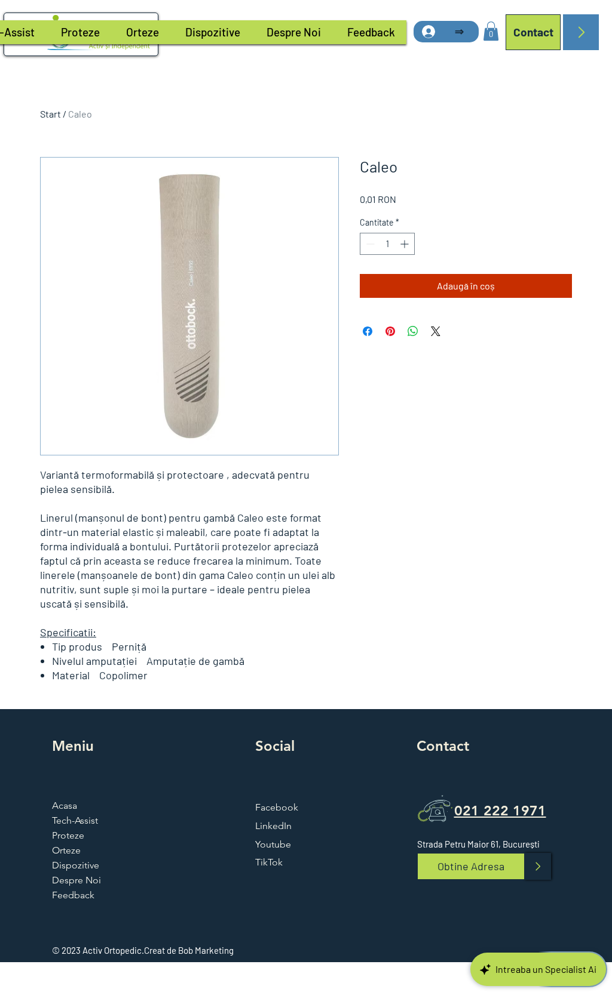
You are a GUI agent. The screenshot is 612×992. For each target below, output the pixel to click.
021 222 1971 (500, 810)
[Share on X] (436, 331)
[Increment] (405, 243)
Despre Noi (76, 880)
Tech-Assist (75, 820)
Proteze (68, 835)
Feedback (73, 895)
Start (50, 113)
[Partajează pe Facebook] (367, 331)
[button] (491, 31)
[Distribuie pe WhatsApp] (413, 331)
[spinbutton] (387, 243)
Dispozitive (75, 865)
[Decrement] (369, 243)
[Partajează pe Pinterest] (390, 331)
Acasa (64, 805)
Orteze (66, 850)
